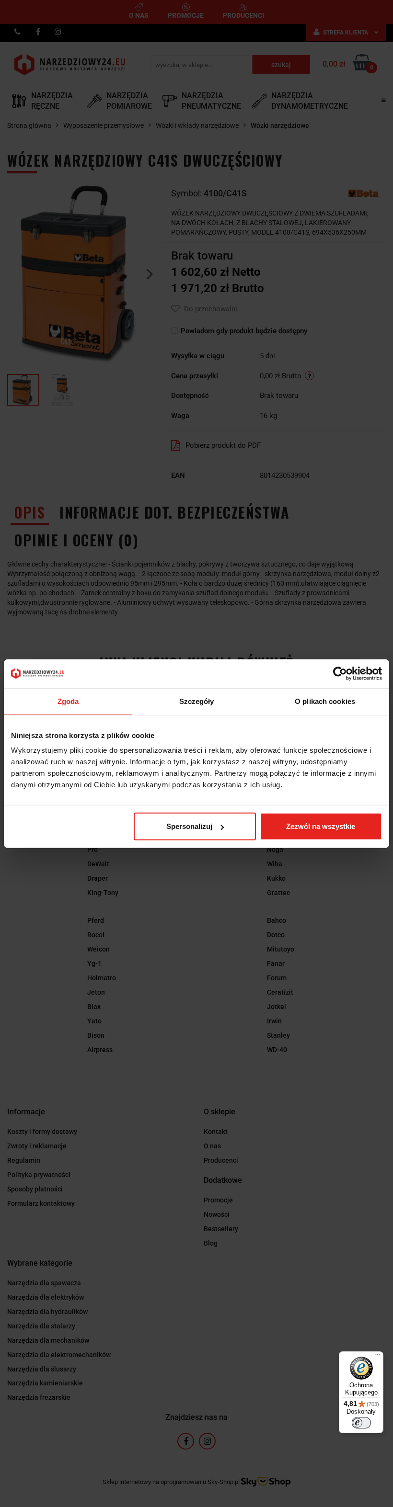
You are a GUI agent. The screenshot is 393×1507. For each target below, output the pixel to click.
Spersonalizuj (189, 826)
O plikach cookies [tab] (325, 701)
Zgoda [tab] (68, 701)
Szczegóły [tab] (196, 701)
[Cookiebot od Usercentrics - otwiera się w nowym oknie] (340, 673)
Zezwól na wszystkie (320, 826)
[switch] (361, 1422)
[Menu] (377, 1357)
